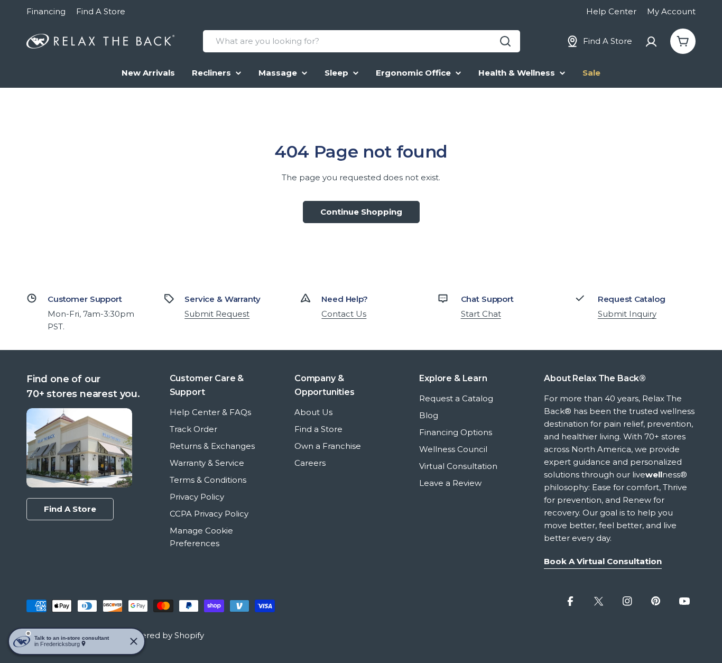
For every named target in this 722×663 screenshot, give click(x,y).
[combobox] (361, 41)
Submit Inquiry (627, 314)
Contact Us (343, 314)
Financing (46, 11)
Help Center (611, 11)
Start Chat (481, 314)
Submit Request (216, 314)
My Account (671, 11)
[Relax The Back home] (100, 41)
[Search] (505, 41)
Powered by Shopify (163, 635)
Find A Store (100, 11)
